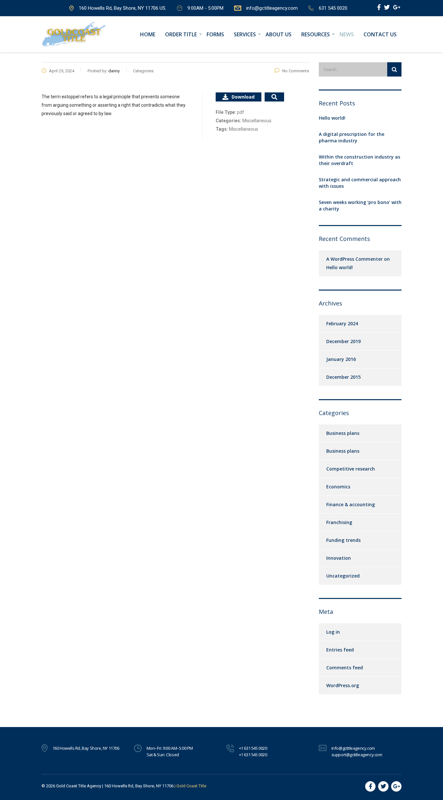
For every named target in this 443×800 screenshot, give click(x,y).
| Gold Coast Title (190, 785)
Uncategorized (343, 576)
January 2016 (341, 359)
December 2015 (343, 377)
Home (147, 34)
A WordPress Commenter (354, 259)
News (347, 34)
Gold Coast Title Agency (78, 785)
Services (245, 34)
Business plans (342, 433)
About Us (279, 34)
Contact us (380, 34)
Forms (215, 34)
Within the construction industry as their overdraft (359, 160)
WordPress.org (342, 685)
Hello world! (332, 118)
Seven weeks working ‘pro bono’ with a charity (360, 205)
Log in (333, 632)
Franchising (339, 522)
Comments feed (344, 667)
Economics (338, 487)
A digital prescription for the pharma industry (351, 137)
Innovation (338, 558)
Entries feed (340, 650)
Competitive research (350, 469)
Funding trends (343, 540)
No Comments (295, 70)
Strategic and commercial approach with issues (360, 182)
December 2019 (343, 341)
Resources (315, 34)
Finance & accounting (350, 504)
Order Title (181, 34)
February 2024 (342, 323)
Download (243, 97)
